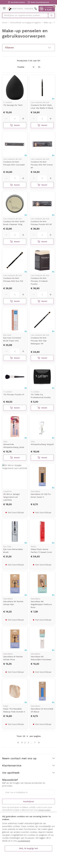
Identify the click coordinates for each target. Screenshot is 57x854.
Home (4, 22)
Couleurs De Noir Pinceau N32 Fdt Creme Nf (42, 165)
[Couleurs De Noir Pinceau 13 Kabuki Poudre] (42, 260)
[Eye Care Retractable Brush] (14, 531)
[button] (28, 47)
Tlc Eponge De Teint (12, 105)
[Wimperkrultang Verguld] (42, 426)
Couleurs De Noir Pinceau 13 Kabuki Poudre (39, 281)
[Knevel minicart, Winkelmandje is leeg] (41, 8)
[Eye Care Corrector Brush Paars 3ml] (14, 320)
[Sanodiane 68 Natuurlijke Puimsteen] (42, 638)
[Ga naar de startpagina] (20, 9)
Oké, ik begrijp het (28, 848)
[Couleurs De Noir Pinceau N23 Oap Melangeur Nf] (42, 320)
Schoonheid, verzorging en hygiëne (25, 22)
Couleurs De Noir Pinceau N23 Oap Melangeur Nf (39, 341)
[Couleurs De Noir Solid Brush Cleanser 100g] (14, 203)
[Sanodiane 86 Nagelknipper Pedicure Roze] (42, 583)
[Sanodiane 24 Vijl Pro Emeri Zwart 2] (42, 476)
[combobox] (25, 15)
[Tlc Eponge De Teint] (14, 87)
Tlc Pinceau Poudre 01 (13, 394)
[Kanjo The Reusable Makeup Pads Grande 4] (14, 691)
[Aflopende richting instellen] (39, 67)
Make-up (48, 22)
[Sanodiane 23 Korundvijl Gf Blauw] (42, 691)
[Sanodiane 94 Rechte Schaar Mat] (14, 583)
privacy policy (44, 810)
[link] (18, 742)
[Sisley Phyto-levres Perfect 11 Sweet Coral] (42, 531)
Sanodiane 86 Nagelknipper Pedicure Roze (41, 604)
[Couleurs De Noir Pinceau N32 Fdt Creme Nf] (42, 144)
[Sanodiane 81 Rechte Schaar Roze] (14, 638)
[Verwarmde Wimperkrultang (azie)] (14, 426)
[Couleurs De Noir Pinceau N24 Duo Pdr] (14, 260)
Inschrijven (28, 801)
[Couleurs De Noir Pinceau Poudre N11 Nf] (42, 203)
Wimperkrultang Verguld (42, 444)
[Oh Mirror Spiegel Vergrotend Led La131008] (14, 476)
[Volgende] (38, 742)
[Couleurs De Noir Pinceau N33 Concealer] (14, 144)
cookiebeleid (23, 841)
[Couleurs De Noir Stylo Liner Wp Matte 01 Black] (42, 87)
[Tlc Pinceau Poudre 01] (14, 376)
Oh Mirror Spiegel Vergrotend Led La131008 (11, 497)
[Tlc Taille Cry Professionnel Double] (42, 376)
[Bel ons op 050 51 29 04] (35, 8)
